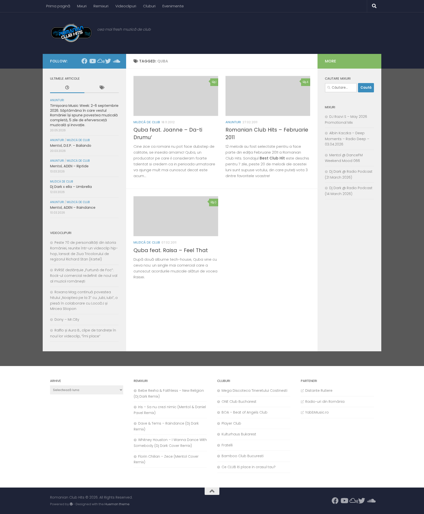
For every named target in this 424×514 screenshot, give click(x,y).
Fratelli (227, 445)
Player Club (231, 423)
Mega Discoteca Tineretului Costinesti (254, 390)
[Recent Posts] (67, 88)
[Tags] (101, 88)
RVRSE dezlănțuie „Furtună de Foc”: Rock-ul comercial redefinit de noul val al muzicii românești (83, 276)
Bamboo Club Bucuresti (243, 455)
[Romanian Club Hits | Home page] (71, 33)
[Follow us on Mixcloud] (100, 61)
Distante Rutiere (318, 390)
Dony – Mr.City (66, 319)
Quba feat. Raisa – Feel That (170, 250)
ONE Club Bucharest (239, 401)
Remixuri (100, 6)
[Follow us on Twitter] (108, 61)
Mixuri (82, 6)
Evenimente (173, 6)
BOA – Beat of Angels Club (244, 412)
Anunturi (233, 122)
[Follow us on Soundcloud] (116, 61)
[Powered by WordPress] (71, 504)
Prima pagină (58, 6)
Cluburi (149, 6)
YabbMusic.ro (317, 412)
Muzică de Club (146, 122)
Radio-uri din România (324, 401)
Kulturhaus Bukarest (239, 434)
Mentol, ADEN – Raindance (72, 207)
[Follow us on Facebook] (84, 61)
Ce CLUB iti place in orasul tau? (249, 467)
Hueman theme (117, 504)
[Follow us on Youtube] (92, 61)
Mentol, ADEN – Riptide (69, 166)
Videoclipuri (125, 6)
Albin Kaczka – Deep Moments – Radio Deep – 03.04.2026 (347, 139)
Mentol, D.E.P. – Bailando (70, 145)
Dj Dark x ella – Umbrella (71, 186)
